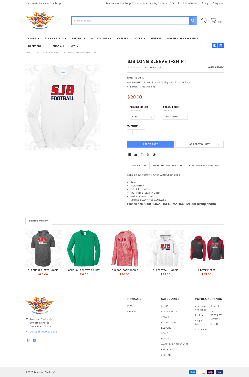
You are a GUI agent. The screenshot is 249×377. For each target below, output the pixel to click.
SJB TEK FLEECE (206, 270)
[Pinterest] (154, 154)
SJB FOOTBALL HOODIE (165, 270)
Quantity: (133, 125)
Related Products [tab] (39, 220)
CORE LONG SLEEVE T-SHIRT (84, 270)
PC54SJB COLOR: (139, 109)
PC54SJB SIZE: (171, 109)
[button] (199, 144)
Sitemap (131, 311)
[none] (62, 107)
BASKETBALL (36, 46)
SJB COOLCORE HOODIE (125, 270)
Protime (199, 315)
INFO (73, 46)
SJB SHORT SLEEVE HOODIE (43, 270)
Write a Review (216, 66)
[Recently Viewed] (204, 20)
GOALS (138, 38)
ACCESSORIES (100, 38)
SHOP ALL (58, 46)
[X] (148, 154)
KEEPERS (122, 38)
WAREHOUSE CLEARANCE (182, 38)
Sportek (215, 306)
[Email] (136, 154)
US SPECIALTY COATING (216, 315)
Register (219, 3)
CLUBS (32, 38)
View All (215, 324)
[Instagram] (221, 45)
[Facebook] (214, 45)
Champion (201, 329)
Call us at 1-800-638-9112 (43, 331)
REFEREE (156, 38)
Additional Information (204, 165)
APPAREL (77, 38)
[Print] (142, 154)
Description (138, 165)
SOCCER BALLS (54, 38)
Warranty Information (167, 165)
